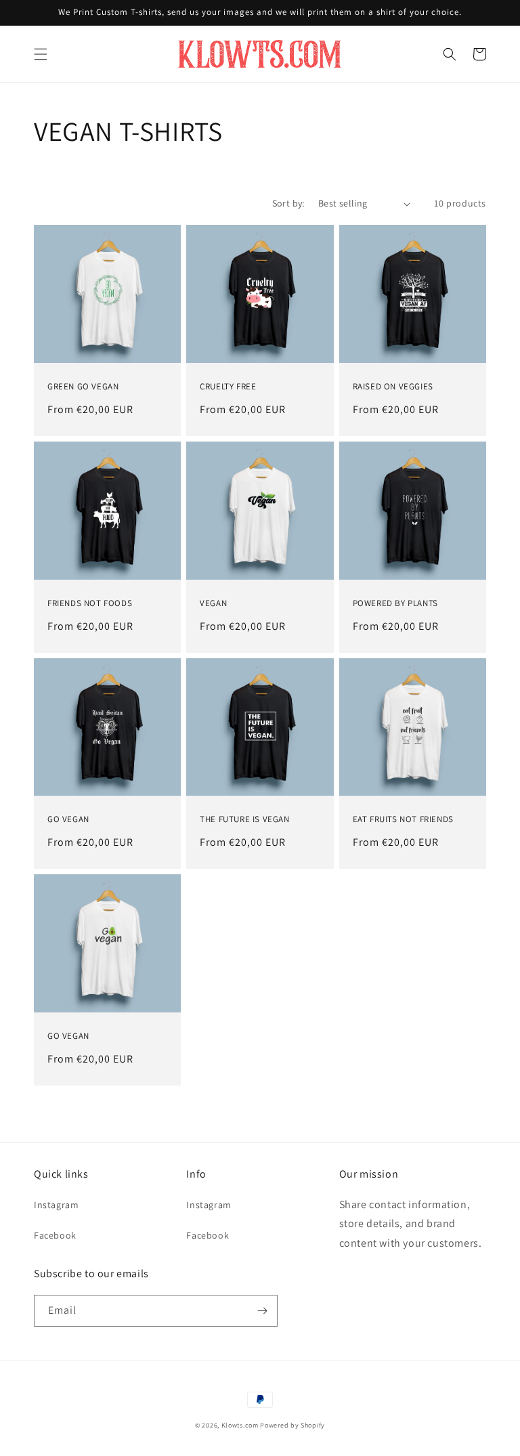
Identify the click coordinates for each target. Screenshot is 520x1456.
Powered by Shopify (292, 1425)
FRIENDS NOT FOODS (89, 603)
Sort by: (288, 203)
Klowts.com (240, 1425)
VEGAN (213, 603)
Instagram (56, 1205)
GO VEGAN (68, 819)
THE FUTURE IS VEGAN (244, 819)
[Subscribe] (262, 1311)
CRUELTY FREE (228, 386)
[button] (41, 54)
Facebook (55, 1235)
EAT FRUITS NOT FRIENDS (403, 819)
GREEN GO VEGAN (82, 386)
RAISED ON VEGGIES (393, 386)
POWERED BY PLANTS (395, 603)
